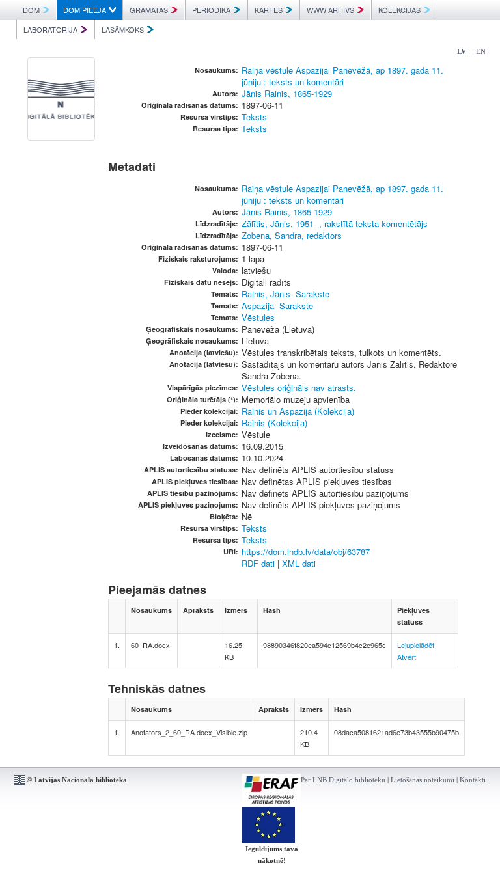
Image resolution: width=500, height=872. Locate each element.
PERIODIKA (211, 10)
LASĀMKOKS (123, 29)
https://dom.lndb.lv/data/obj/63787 (306, 551)
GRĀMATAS (149, 10)
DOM (31, 10)
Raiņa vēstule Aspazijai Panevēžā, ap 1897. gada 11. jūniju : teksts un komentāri (342, 76)
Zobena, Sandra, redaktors (292, 235)
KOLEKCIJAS (399, 10)
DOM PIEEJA (84, 10)
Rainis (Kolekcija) (274, 422)
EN (481, 51)
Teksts (254, 117)
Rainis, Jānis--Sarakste (285, 294)
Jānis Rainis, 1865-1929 (287, 93)
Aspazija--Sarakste (277, 305)
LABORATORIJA (50, 29)
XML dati (299, 563)
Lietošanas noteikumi (422, 779)
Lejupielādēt (415, 645)
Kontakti (473, 779)
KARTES (269, 10)
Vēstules (258, 317)
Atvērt (406, 656)
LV (461, 51)
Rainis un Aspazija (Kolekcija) (298, 411)
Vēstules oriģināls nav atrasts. (299, 387)
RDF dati (258, 563)
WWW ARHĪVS (330, 10)
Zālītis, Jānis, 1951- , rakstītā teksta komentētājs (335, 223)
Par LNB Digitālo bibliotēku (343, 779)
